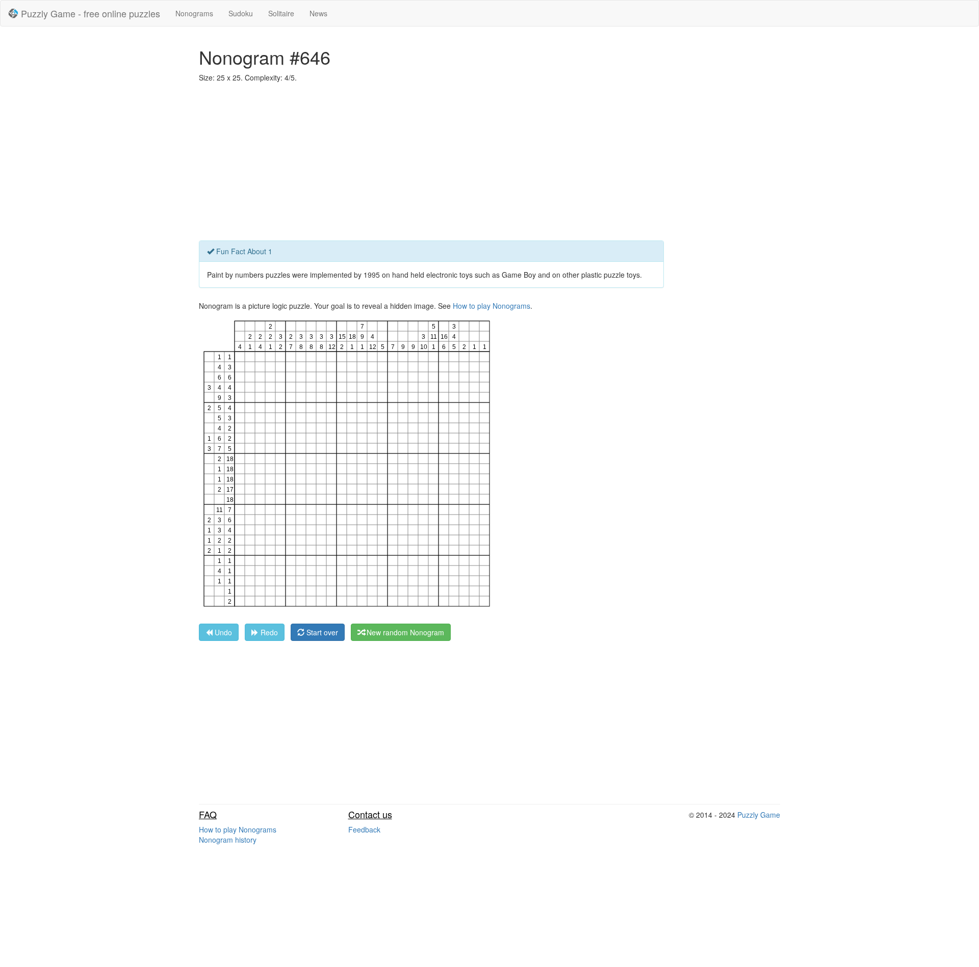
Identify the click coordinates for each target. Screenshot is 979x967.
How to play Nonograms (491, 306)
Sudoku (240, 13)
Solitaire (281, 13)
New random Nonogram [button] (404, 632)
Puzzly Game (758, 815)
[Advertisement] (489, 164)
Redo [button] (268, 632)
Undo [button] (222, 632)
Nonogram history (227, 840)
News (318, 13)
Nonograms (194, 13)
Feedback (364, 829)
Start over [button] (321, 632)
